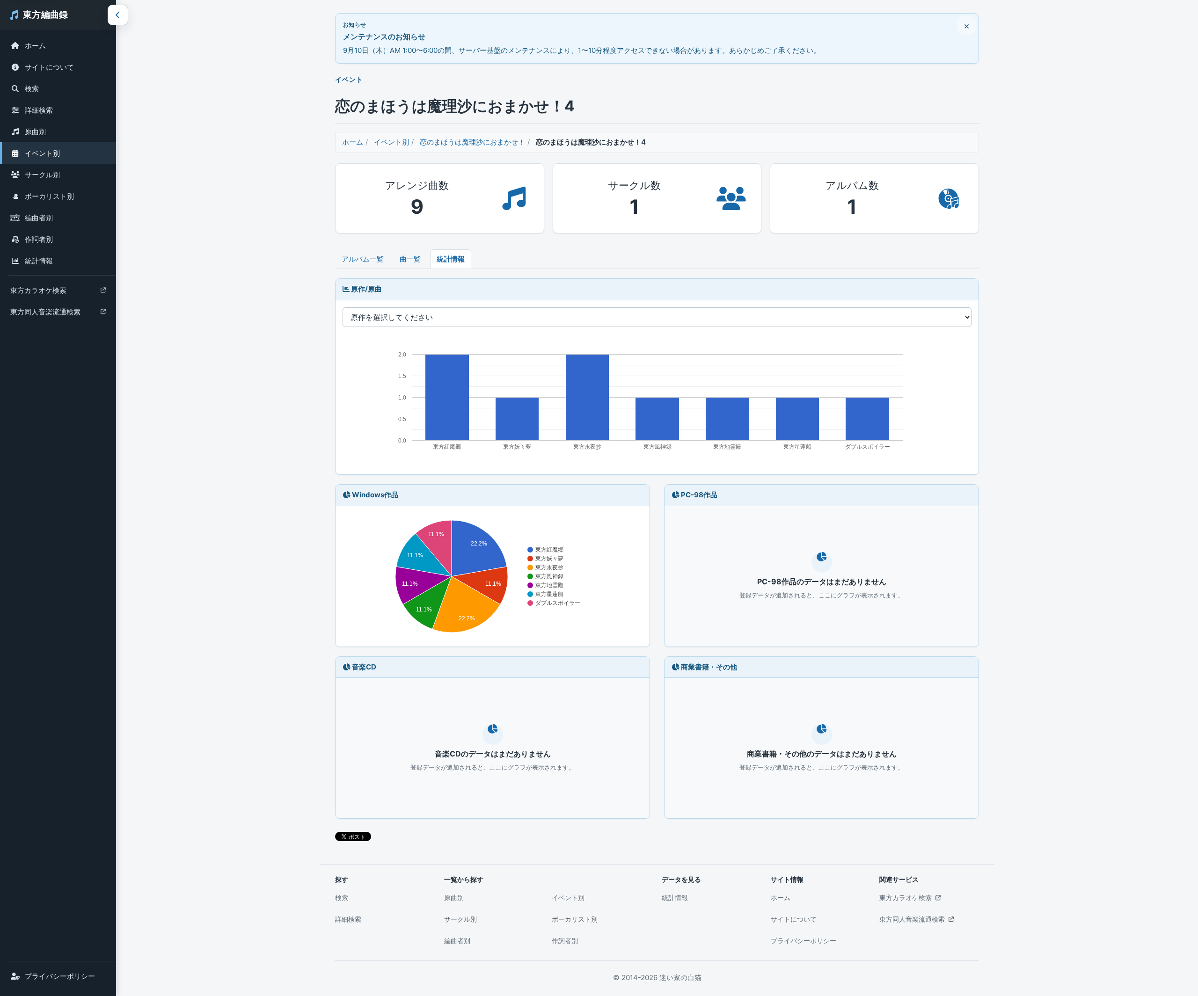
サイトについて (49, 67)
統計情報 (39, 260)
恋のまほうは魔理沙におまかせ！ (472, 142)
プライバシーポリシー (60, 976)
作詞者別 (39, 239)
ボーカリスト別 (49, 196)
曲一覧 (410, 258)
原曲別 (35, 131)
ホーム (35, 45)
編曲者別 (39, 217)
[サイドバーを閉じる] (118, 15)
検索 (32, 88)
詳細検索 (39, 110)
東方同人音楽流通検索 (45, 314)
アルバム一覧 (363, 258)
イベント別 (42, 153)
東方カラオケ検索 (38, 292)
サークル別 (42, 174)
